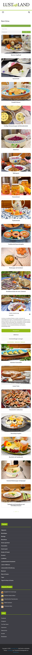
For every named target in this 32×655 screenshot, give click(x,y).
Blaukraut (16, 149)
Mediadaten (4, 636)
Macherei (3, 571)
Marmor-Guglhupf (16, 55)
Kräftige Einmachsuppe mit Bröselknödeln (16, 126)
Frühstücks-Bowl (8, 606)
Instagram (3, 621)
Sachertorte (16, 78)
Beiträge (3, 536)
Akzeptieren (16, 330)
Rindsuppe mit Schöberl (16, 268)
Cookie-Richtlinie (10, 342)
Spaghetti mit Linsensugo (10, 591)
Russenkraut (16, 197)
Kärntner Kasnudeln (16, 362)
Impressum (23, 342)
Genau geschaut (5, 542)
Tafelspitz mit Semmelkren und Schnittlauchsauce (16, 505)
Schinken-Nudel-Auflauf (9, 595)
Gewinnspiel (4, 549)
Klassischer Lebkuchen (16, 409)
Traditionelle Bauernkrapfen (16, 244)
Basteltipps (4, 533)
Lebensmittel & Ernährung (8, 567)
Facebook (3, 618)
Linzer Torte (16, 386)
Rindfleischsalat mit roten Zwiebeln (16, 291)
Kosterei (3, 555)
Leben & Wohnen (5, 564)
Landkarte (3, 558)
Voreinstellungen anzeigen (16, 339)
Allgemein (3, 530)
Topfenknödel (16, 220)
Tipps (2, 577)
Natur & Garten (5, 574)
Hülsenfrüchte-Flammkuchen (11, 599)
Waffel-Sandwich (8, 602)
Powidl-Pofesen (16, 102)
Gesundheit (4, 545)
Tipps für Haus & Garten (7, 580)
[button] (30, 314)
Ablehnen (16, 334)
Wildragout (16, 173)
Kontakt (3, 633)
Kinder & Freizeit (5, 552)
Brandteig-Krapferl (16, 433)
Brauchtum (4, 539)
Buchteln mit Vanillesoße (16, 457)
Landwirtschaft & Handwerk (8, 561)
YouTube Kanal (4, 624)
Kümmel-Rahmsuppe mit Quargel (16, 480)
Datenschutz (17, 342)
